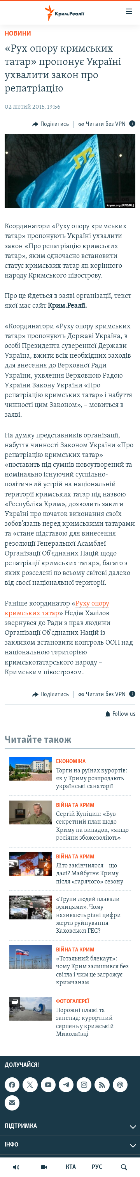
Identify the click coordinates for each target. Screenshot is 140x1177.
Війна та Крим (75, 805)
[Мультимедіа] (44, 1167)
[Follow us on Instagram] (84, 1084)
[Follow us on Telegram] (66, 1084)
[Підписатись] (12, 1103)
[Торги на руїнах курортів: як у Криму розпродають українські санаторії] (30, 769)
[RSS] (101, 1084)
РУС (97, 1167)
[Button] (50, 124)
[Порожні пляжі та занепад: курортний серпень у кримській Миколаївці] (30, 1009)
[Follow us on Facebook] (12, 1084)
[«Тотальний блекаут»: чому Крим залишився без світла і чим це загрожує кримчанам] (30, 957)
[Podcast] (120, 1084)
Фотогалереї (72, 1002)
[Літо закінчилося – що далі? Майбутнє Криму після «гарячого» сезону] (30, 864)
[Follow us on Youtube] (48, 1084)
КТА (71, 1167)
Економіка (71, 762)
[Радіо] (16, 1167)
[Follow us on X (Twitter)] (30, 1084)
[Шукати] (124, 1167)
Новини (18, 34)
